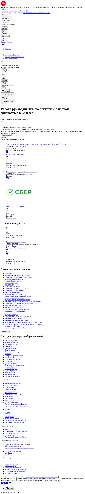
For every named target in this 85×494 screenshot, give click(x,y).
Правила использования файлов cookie (36, 13)
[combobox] (10, 65)
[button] (3, 38)
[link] (4, 33)
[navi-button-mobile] (3, 44)
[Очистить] (4, 70)
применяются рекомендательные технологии (42, 477)
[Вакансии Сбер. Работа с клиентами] (44, 192)
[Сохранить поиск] (3, 75)
